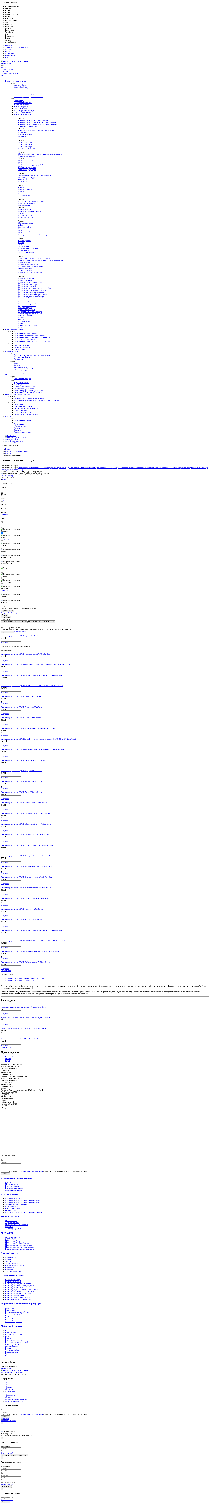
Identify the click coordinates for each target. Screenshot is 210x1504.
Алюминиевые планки (26, 195)
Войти (25, 1455)
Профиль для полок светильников (31, 292)
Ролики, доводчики (25, 268)
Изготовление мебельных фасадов (27, 89)
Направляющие (11, 1332)
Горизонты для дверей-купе (15, 1314)
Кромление (22, 181)
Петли (7, 1330)
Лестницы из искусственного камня (18, 1204)
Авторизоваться (7, 1484)
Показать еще (6, 971)
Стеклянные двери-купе (27, 168)
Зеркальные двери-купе (27, 170)
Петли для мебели (25, 302)
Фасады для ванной (25, 146)
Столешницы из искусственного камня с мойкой (32, 341)
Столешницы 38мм (25, 468)
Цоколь (21, 323)
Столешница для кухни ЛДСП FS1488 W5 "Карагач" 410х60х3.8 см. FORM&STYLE (32, 749)
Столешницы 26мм (39, 468)
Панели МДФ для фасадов (24, 389)
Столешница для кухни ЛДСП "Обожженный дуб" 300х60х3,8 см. (26, 824)
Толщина (5, 490)
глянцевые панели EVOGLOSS (26, 387)
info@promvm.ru (7, 63)
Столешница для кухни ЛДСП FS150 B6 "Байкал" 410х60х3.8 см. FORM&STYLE (31, 675)
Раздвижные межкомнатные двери (31, 164)
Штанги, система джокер (27, 325)
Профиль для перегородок (28, 284)
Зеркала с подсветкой (26, 252)
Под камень (60, 468)
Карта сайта (10, 1395)
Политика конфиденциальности (17, 1399)
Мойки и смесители (21, 105)
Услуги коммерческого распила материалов (34, 176)
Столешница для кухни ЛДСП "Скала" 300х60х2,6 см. (21, 718)
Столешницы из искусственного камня (33, 120)
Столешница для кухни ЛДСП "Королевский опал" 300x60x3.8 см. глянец (28, 728)
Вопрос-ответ (10, 55)
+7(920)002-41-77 (7, 71)
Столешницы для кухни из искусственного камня (37, 122)
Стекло (21, 243)
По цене (4, 615)
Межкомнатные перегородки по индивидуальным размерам (40, 154)
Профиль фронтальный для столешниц (32, 294)
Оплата (8, 49)
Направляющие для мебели (28, 304)
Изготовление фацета (26, 134)
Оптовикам (9, 53)
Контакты (9, 46)
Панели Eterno (23, 229)
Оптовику (9, 1389)
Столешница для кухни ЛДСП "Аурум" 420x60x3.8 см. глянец (24, 760)
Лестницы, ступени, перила (28, 126)
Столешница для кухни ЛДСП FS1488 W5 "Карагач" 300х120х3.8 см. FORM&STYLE (33, 941)
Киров (7, 1061)
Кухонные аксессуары (26, 310)
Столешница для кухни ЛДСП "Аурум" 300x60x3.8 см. (21, 781)
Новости (9, 1397)
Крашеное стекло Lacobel (14, 1265)
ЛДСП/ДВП (18, 385)
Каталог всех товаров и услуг (16, 81)
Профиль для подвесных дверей (30, 272)
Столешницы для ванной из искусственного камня (37, 124)
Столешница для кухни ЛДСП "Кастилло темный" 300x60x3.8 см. (26, 654)
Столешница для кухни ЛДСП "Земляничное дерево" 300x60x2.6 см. (26, 888)
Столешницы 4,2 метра (143, 468)
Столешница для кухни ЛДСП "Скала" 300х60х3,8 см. (21, 707)
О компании (10, 1391)
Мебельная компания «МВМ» (12, 1372)
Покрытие (6, 590)
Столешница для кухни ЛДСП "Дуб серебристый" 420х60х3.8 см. (25, 962)
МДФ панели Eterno (12, 1241)
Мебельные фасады (21, 107)
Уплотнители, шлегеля (26, 270)
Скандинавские (192, 468)
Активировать (6, 1486)
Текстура (5, 539)
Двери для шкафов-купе (27, 162)
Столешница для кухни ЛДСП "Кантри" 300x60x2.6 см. (22, 919)
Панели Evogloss (24, 227)
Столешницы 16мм (169, 468)
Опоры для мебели (12, 1350)
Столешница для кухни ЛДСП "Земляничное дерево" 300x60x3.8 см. (26, 877)
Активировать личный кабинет (12, 1455)
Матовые (88, 468)
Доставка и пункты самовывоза (17, 48)
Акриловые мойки (25, 215)
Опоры (21, 320)
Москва (8, 1059)
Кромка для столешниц (14, 1188)
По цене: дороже (7, 621)
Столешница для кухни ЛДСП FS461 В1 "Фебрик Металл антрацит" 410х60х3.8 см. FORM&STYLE (38, 739)
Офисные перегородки (26, 156)
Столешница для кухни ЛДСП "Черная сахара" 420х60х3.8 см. (24, 803)
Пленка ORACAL (25, 251)
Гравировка (22, 136)
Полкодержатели (24, 321)
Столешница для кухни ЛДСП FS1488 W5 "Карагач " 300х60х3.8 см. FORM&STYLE (33, 951)
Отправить (5, 1173)
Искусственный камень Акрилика (31, 201)
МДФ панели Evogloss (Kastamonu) (18, 1243)
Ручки (7, 1336)
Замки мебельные (11, 1346)
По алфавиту (6, 617)
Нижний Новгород (12, 1057)
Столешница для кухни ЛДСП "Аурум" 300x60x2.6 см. (21, 792)
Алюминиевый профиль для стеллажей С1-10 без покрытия (23, 1028)
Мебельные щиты (25, 189)
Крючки (21, 327)
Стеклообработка (20, 87)
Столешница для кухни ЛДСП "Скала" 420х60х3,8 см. (21, 696)
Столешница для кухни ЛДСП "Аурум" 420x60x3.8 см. (21, 771)
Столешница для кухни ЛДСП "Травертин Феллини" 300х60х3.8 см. (26, 856)
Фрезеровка (22, 180)
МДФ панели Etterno (21, 383)
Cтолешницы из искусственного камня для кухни (24, 1200)
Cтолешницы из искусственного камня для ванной (24, 1202)
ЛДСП (20, 225)
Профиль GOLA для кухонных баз (31, 298)
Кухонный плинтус (12, 1186)
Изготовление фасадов (22, 379)
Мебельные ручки (25, 308)
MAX (13, 436)
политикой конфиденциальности (30, 1171)
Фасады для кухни (25, 142)
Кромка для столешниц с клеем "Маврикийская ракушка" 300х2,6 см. (27, 1018)
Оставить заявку (7, 476)
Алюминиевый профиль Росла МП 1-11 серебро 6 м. (20, 1039)
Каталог (4, 67)
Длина (4, 500)
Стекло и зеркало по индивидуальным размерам (36, 130)
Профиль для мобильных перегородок (19, 1286)
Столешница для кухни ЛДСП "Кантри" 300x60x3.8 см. (22, 909)
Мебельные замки (25, 316)
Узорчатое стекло (24, 247)
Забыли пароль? (7, 1453)
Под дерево (68, 468)
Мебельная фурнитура (22, 114)
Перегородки (10, 1310)
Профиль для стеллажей (27, 286)
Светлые (76, 468)
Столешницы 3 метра (126, 468)
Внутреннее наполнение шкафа (30, 312)
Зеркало (21, 245)
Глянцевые (96, 468)
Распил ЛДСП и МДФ (26, 178)
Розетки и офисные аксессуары (30, 314)
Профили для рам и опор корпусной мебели (34, 288)
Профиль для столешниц (14, 1295)
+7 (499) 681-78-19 (19, 438)
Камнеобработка (20, 85)
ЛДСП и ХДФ (10, 1239)
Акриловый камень (21, 345)
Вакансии (9, 57)
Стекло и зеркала (20, 109)
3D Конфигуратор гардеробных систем (28, 97)
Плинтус (21, 193)
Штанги (8, 1356)
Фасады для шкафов (25, 144)
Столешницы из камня (22, 420)
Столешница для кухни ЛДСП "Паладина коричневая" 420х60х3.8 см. (27, 845)
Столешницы (19, 101)
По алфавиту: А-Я (34, 621)
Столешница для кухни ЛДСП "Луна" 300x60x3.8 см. (21, 636)
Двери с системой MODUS (28, 166)
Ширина (5, 515)
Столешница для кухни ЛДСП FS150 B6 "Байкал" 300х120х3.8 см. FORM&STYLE (32, 686)
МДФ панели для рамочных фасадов (32, 231)
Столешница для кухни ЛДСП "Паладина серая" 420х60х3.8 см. (25, 898)
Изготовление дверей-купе (24, 93)
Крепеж (21, 318)
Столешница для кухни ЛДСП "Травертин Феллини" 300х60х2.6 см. (26, 866)
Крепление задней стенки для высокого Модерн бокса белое (23, 1007)
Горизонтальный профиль (28, 264)
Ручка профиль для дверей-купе (17, 1312)
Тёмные (82, 468)
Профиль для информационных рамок (32, 290)
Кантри (179, 468)
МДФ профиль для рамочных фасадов (32, 233)
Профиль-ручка (24, 262)
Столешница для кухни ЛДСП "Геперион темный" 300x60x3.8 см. (26, 834)
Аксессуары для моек (26, 217)
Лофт (184, 468)
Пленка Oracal (23, 132)
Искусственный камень (23, 103)
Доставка (9, 1383)
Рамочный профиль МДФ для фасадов (28, 391)
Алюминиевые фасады (26, 148)
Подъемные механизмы (27, 306)
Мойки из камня (24, 209)
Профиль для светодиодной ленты (31, 296)
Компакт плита (24, 205)
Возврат (8, 51)
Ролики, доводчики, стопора (16, 1320)
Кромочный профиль (26, 280)
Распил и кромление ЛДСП (24, 95)
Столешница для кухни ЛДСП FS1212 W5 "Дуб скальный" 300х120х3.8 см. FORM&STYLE (35, 664)
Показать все (5, 1047)
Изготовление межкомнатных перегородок (30, 91)
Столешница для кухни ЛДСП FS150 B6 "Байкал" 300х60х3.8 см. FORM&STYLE (31, 930)
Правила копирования (14, 1401)
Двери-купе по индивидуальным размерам (34, 160)
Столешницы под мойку (109, 468)
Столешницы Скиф (16, 470)
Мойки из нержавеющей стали (29, 211)
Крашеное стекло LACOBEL (29, 249)
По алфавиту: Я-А (48, 621)
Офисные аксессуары (13, 1344)
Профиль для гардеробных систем (31, 282)
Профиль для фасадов (26, 278)
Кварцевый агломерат (26, 203)
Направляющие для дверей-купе (30, 266)
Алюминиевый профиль (23, 112)
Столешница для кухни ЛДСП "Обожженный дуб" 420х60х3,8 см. (26, 813)
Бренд (4, 479)
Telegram (16, 440)
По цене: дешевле (21, 621)
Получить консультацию (10, 73)
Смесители (22, 213)
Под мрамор (51, 468)
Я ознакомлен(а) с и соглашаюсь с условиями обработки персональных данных (46, 1171)
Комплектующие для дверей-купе (26, 111)
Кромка (21, 191)
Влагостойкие (157, 468)
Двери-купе (9, 1308)
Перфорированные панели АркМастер (32, 235)
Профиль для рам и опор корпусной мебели (21, 1290)
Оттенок (5, 525)
